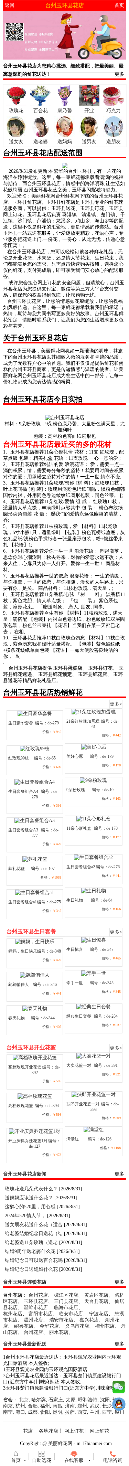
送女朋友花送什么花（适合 (34, 1224)
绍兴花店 (23, 1326)
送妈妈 (64, 141)
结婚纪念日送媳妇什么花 (31, 1269)
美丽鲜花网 (60, 1443)
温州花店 (33, 1319)
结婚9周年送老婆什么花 (30, 1251)
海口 (20, 1412)
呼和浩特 (87, 1399)
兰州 (94, 1412)
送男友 (89, 141)
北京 (24, 1399)
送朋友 (113, 141)
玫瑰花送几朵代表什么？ (31, 1188)
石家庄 (56, 1399)
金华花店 (49, 1326)
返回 (9, 5)
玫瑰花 (16, 110)
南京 (8, 1406)
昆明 (57, 1412)
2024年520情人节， (25, 1215)
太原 (70, 1399)
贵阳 (45, 1412)
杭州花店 (12, 1313)
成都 (32, 1412)
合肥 (32, 1406)
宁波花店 (98, 1313)
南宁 (8, 1412)
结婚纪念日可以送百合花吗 (34, 1260)
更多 (119, 74)
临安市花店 (71, 1313)
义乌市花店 (77, 1326)
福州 (45, 1406)
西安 (82, 1412)
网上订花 (74, 1431)
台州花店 (38, 1295)
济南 (70, 1406)
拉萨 (70, 1412)
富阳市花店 (41, 1313)
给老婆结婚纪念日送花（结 (34, 1233)
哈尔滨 (38, 1399)
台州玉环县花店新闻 (24, 1174)
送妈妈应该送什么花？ (29, 1197)
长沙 (107, 1406)
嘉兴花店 (89, 1319)
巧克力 (113, 110)
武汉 (94, 1406)
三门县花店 (66, 1301)
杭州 (20, 1406)
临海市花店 (66, 1307)
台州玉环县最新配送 (24, 1344)
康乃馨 (64, 110)
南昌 (57, 1406)
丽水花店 (58, 1332)
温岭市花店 (36, 1307)
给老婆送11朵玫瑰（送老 (31, 1242)
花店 (28, 1431)
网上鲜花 (99, 1431)
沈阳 (105, 1399)
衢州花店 (105, 1326)
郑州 (82, 1406)
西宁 (107, 1412)
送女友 (16, 141)
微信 (119, 1388)
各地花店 (48, 1431)
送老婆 (40, 141)
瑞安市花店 (61, 1319)
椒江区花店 (66, 1295)
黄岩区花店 (96, 1295)
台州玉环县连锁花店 (24, 1282)
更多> (116, 704)
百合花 (40, 110)
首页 (119, 5)
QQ (119, 1405)
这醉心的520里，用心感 (30, 1206)
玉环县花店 (36, 1301)
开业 (89, 110)
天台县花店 (96, 1301)
